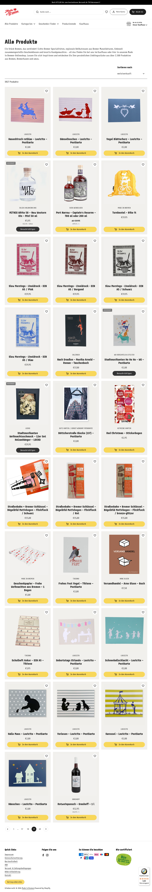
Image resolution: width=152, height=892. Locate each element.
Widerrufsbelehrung (12, 872)
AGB (6, 865)
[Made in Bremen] (12, 11)
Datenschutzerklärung (13, 858)
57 (22, 829)
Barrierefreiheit (11, 861)
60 (40, 829)
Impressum (9, 854)
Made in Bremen (28, 888)
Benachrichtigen (27, 229)
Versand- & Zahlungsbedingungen (18, 868)
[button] (137, 12)
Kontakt (8, 875)
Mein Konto (120, 12)
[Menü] (148, 868)
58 (28, 829)
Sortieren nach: (124, 67)
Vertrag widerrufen (14, 882)
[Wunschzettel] (46, 91)
